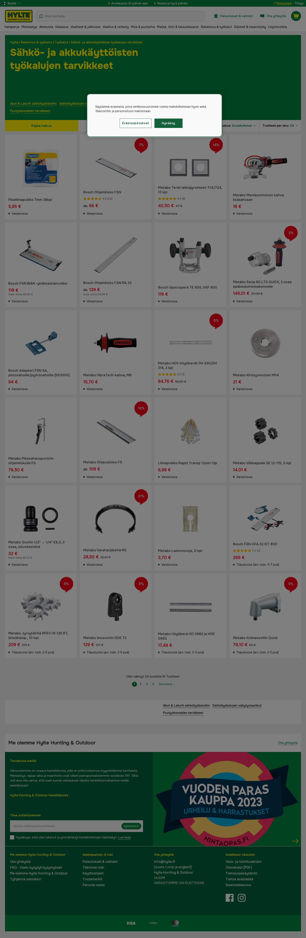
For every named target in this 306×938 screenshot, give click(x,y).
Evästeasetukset (135, 123)
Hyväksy (168, 123)
